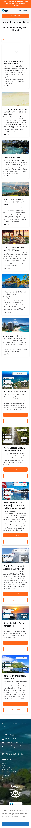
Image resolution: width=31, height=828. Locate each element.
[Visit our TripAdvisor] (14, 754)
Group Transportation (8, 769)
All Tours (4, 765)
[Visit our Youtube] (22, 754)
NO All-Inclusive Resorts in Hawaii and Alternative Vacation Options (14, 202)
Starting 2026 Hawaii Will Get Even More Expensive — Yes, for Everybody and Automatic (15, 63)
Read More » (7, 86)
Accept (15, 824)
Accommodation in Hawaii (12, 336)
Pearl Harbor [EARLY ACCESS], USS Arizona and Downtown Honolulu (14, 505)
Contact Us (5, 778)
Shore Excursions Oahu (9, 767)
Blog (6, 724)
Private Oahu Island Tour (14, 391)
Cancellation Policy (8, 780)
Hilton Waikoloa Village (11, 158)
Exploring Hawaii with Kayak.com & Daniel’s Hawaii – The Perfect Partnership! (15, 112)
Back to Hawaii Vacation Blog (11, 40)
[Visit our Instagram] (10, 754)
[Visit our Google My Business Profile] (7, 754)
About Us (5, 774)
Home (4, 763)
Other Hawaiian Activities (9, 771)
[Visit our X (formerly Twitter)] (19, 754)
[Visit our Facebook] (3, 754)
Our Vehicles (5, 776)
